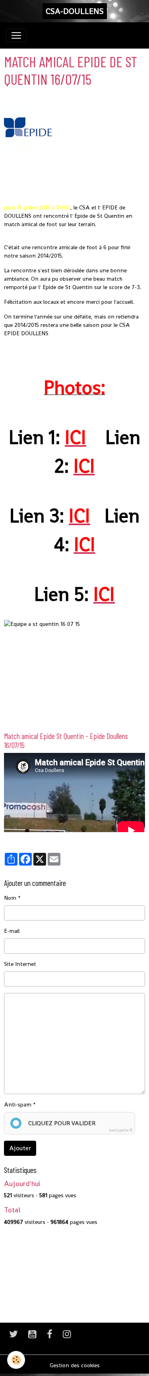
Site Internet (20, 964)
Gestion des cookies (75, 1365)
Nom (10, 897)
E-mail (11, 930)
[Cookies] (16, 1360)
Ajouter (20, 1148)
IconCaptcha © (120, 1130)
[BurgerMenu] (16, 35)
